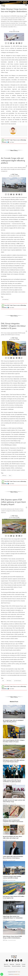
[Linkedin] (14, 43)
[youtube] (18, 960)
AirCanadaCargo (5, 299)
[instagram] (15, 960)
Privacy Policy (7, 966)
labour (10, 475)
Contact (23, 964)
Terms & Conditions (16, 966)
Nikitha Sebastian (6, 823)
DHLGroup (4, 475)
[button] (14, 14)
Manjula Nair (5, 840)
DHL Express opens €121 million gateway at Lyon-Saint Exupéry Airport (13, 502)
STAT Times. (17, 971)
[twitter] (8, 43)
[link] (21, 43)
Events (23, 966)
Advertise (12, 964)
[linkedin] (13, 960)
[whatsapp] (11, 43)
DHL (3, 680)
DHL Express (9, 680)
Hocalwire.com (16, 974)
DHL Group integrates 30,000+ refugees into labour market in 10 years (13, 325)
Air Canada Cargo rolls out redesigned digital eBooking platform (13, 160)
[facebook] (6, 43)
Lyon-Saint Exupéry (17, 680)
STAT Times (5, 724)
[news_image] (14, 711)
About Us (6, 964)
